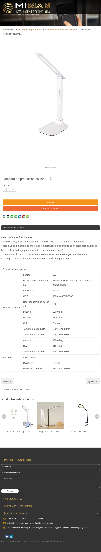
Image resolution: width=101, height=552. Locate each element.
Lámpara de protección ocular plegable (50, 432)
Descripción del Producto (13, 228)
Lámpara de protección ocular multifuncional (20, 432)
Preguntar (50, 202)
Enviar (10, 491)
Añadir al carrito (50, 208)
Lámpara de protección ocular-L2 (17, 389)
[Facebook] (7, 536)
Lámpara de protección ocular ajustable (80, 432)
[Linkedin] (11, 536)
